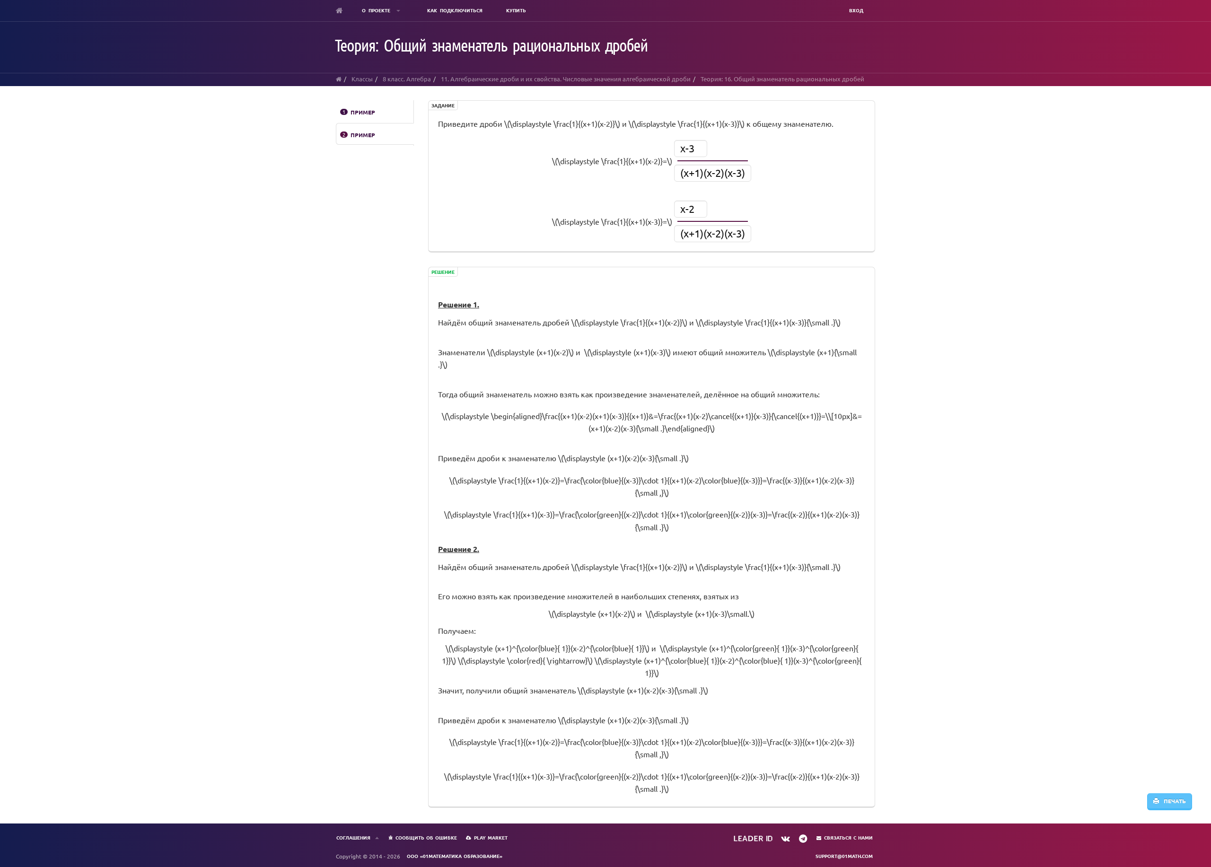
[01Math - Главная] (339, 10)
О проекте (377, 10)
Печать (1172, 801)
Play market (491, 837)
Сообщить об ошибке (426, 837)
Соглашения (353, 837)
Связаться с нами (848, 837)
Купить (516, 10)
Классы (362, 79)
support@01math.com (844, 855)
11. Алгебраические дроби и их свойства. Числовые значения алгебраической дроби (566, 79)
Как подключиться (455, 10)
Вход (856, 10)
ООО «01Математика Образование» (454, 855)
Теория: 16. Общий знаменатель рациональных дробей (782, 79)
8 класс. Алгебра (407, 79)
